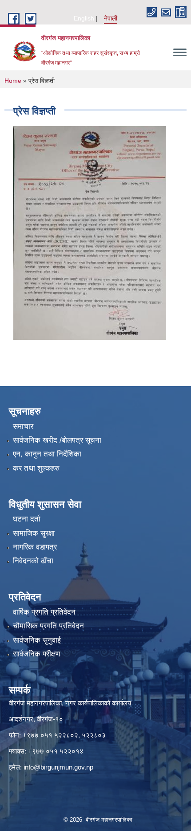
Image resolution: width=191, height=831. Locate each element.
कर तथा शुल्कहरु (36, 468)
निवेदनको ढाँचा (33, 561)
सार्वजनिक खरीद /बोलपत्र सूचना (57, 440)
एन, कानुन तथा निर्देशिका (47, 454)
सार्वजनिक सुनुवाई (37, 640)
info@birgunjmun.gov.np (58, 767)
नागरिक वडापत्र (35, 547)
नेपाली (110, 18)
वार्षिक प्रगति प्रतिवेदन (44, 612)
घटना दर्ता (26, 519)
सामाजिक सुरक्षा (34, 533)
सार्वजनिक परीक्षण (36, 654)
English (84, 18)
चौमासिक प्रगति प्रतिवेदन (48, 626)
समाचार (23, 426)
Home (12, 80)
